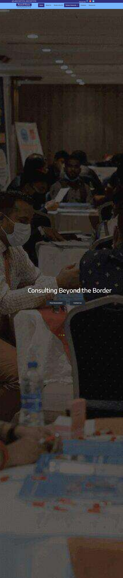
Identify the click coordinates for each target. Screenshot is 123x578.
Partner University (70, 5)
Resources (92, 5)
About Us (48, 5)
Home (41, 5)
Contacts (83, 5)
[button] (71, 5)
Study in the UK (58, 5)
